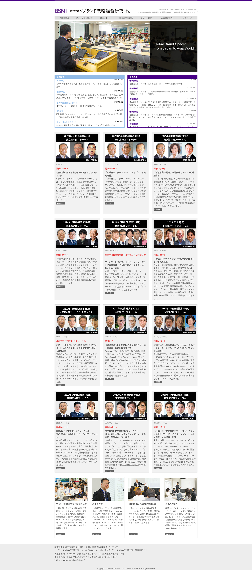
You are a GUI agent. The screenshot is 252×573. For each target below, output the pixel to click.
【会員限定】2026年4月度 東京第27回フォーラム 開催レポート (156, 84)
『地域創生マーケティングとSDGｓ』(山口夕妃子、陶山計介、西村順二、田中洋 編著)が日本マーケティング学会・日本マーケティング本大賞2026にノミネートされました (89, 98)
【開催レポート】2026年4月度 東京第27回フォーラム (79, 106)
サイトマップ (191, 12)
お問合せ (163, 12)
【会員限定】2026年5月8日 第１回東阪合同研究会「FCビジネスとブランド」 (162, 127)
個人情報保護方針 (176, 12)
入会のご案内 (167, 18)
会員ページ (187, 18)
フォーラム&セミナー (85, 18)
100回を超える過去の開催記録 (142, 504)
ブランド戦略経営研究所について (71, 504)
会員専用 (133, 77)
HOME (143, 12)
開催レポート (105, 18)
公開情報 (60, 77)
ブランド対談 (146, 18)
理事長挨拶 (97, 504)
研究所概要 (153, 12)
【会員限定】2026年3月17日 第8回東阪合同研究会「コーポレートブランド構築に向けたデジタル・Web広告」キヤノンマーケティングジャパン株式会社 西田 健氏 (162, 117)
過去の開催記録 (126, 18)
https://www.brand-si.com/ (74, 560)
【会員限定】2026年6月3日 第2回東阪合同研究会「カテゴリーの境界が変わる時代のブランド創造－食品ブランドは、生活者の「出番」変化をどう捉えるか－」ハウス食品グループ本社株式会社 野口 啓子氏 (162, 105)
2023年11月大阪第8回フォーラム (71, 341)
